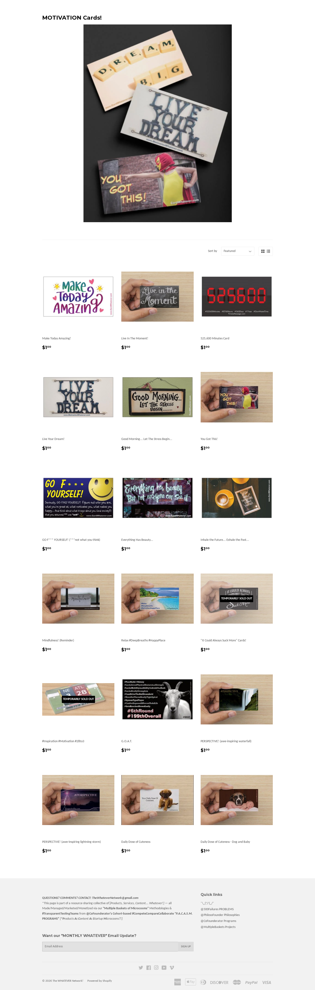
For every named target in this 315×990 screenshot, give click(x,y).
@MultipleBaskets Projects (218, 927)
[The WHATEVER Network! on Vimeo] (171, 968)
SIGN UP (186, 946)
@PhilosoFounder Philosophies (220, 915)
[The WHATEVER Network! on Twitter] (141, 968)
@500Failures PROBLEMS (217, 909)
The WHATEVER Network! (68, 980)
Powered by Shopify (99, 980)
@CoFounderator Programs (218, 921)
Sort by (212, 251)
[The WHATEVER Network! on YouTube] (164, 968)
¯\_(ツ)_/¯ (207, 903)
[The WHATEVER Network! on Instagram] (156, 968)
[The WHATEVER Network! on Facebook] (148, 968)
